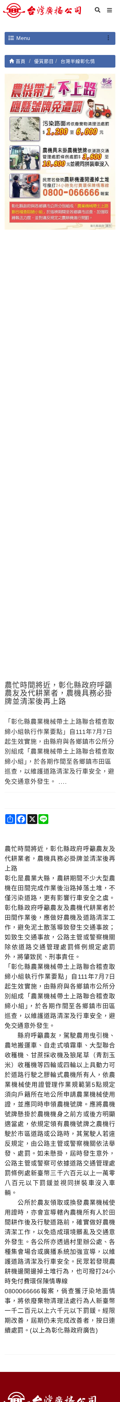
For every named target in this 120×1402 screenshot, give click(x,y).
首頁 (20, 61)
